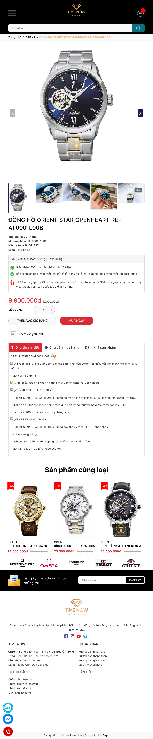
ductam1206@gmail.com (33, 664)
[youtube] (79, 636)
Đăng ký (135, 580)
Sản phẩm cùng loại (76, 470)
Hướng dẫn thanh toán (92, 655)
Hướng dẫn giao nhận (92, 660)
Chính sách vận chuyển (23, 683)
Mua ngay (76, 320)
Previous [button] (11, 519)
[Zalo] (8, 708)
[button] (140, 113)
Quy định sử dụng (19, 692)
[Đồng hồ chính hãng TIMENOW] (22, 563)
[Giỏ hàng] (141, 13)
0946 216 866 (32, 660)
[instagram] (72, 636)
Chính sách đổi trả (19, 688)
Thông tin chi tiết (25, 347)
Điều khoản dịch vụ (90, 664)
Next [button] (142, 519)
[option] (29, 519)
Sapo (106, 735)
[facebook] (66, 636)
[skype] (85, 636)
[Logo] (76, 11)
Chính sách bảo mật (21, 679)
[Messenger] (8, 719)
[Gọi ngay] (8, 732)
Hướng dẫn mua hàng (62, 347)
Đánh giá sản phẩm (100, 347)
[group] (76, 106)
